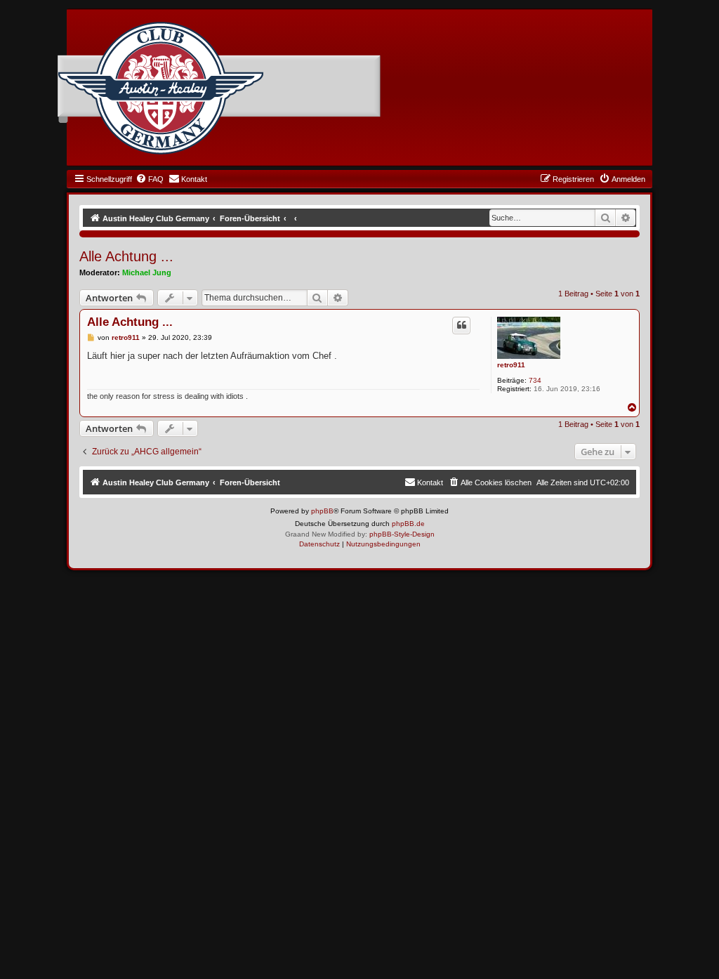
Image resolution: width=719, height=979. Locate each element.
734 (535, 380)
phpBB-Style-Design (402, 534)
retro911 (511, 365)
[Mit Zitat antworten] (461, 325)
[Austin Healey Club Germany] (161, 88)
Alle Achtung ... (126, 256)
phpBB (322, 511)
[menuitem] (150, 179)
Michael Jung (146, 272)
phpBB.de (408, 523)
